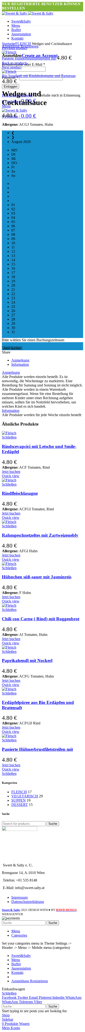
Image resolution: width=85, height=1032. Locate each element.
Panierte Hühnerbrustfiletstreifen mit (29, 58)
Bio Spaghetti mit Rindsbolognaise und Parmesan (39, 76)
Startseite (8, 44)
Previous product (14, 48)
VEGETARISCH (24, 796)
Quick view (10, 476)
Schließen (9, 437)
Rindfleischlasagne (20, 493)
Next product (11, 67)
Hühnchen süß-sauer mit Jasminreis (36, 576)
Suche (52, 823)
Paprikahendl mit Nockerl (27, 660)
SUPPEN (18, 800)
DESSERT (19, 805)
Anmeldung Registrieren (29, 981)
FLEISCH (23, 44)
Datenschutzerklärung (27, 902)
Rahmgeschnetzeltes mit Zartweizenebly (40, 535)
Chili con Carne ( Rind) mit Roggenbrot (40, 618)
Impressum (19, 897)
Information (20, 364)
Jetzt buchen (12, 348)
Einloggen (10, 86)
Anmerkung (20, 360)
